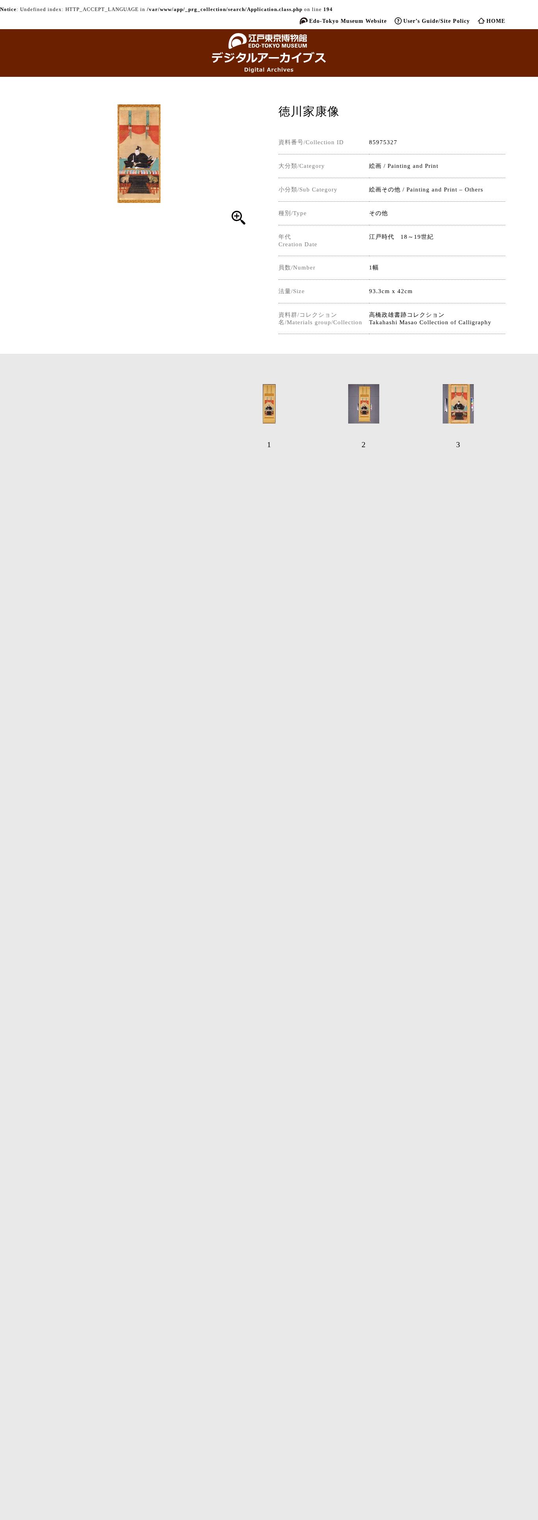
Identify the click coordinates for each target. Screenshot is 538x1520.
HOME (495, 21)
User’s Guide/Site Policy (436, 21)
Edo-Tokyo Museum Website (348, 21)
